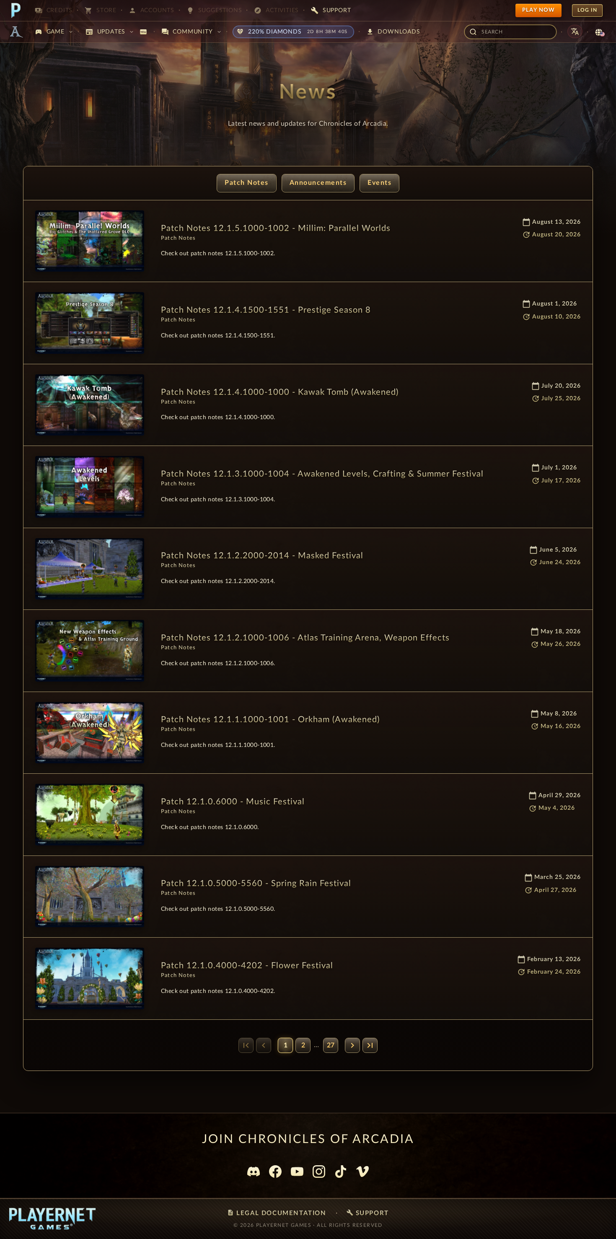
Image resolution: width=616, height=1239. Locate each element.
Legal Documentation (276, 1212)
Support (368, 1212)
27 (330, 1045)
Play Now (538, 10)
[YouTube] (297, 1171)
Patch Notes (247, 182)
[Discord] (253, 1171)
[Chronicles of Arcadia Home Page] (15, 31)
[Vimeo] (362, 1171)
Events (379, 182)
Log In (587, 10)
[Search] (473, 32)
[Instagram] (319, 1171)
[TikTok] (340, 1171)
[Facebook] (275, 1171)
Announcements (318, 182)
